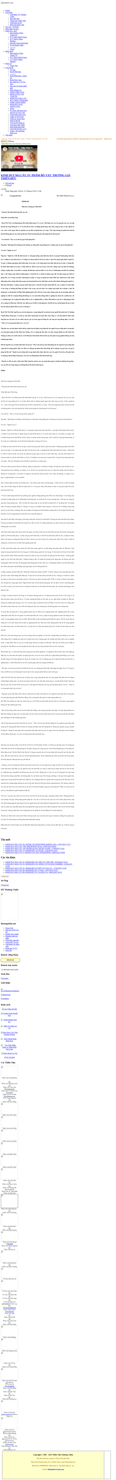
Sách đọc (8, 950)
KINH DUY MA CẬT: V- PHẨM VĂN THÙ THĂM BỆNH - (35, 853)
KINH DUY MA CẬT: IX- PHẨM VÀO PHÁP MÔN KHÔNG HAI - (38, 844)
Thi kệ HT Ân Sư (11, 942)
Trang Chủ (9, 928)
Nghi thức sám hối (12, 940)
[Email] (8, 185)
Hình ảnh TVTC (11, 948)
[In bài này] (9, 183)
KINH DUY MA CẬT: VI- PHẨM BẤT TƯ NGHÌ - (31, 850)
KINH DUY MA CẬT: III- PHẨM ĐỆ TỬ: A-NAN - (31, 870)
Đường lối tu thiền (12, 934)
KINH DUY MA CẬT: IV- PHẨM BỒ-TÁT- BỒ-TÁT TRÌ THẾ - (36, 862)
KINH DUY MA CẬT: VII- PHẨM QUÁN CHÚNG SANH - (34, 848)
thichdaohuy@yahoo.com (56, 1469)
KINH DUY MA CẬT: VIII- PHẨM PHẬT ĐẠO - (30, 846)
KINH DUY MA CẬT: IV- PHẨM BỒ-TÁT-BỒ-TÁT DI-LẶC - (35, 868)
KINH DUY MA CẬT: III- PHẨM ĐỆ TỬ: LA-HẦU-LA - (33, 872)
